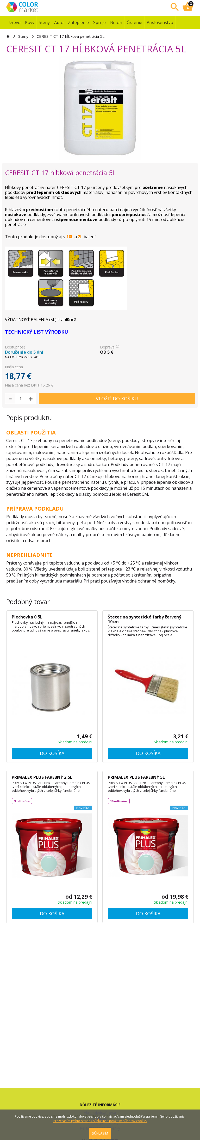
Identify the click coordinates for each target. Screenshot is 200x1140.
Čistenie (134, 22)
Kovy (29, 22)
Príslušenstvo (160, 22)
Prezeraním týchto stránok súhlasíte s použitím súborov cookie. (100, 1121)
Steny (44, 22)
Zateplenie (78, 22)
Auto (59, 22)
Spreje (99, 22)
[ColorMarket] (38, 7)
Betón (116, 22)
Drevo (15, 22)
